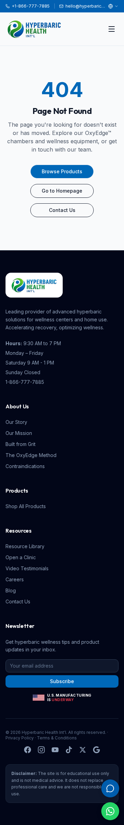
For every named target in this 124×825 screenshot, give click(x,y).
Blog (11, 590)
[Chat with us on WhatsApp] (110, 811)
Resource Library (25, 546)
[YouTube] (55, 749)
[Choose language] (113, 6)
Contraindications (25, 466)
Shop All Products (26, 506)
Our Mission (19, 433)
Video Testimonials (27, 568)
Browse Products (62, 171)
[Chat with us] (110, 788)
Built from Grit (20, 444)
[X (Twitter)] (82, 749)
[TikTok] (68, 749)
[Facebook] (27, 749)
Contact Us (62, 210)
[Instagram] (41, 749)
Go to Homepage (62, 191)
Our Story (16, 422)
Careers (15, 579)
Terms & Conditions (57, 737)
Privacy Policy (20, 737)
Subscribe (62, 681)
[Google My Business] (96, 749)
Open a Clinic (21, 557)
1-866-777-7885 (25, 382)
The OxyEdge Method (31, 455)
